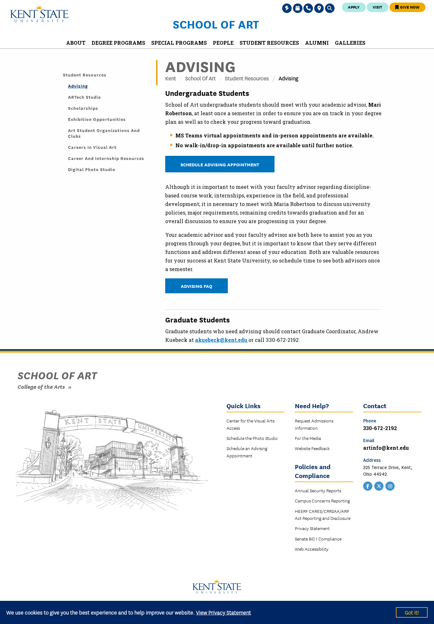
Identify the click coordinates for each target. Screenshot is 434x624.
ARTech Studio (84, 97)
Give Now (409, 6)
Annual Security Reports (318, 490)
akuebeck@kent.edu (221, 339)
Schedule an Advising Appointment (247, 452)
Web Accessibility (312, 548)
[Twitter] (379, 485)
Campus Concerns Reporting (322, 500)
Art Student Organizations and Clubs (104, 133)
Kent (170, 78)
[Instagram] (390, 485)
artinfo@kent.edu (386, 447)
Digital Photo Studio (91, 169)
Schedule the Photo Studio (252, 438)
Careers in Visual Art (92, 147)
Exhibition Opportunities (97, 119)
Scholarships (83, 108)
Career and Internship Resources (106, 158)
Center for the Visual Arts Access (251, 424)
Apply (354, 6)
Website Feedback (312, 448)
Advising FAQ (196, 285)
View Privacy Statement (223, 612)
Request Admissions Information (314, 424)
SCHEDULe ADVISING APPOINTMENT (219, 164)
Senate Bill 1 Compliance (318, 538)
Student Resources (84, 74)
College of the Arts (41, 386)
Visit (377, 6)
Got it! (412, 612)
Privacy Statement (312, 528)
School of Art (216, 23)
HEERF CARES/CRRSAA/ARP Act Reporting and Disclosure (322, 514)
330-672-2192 (380, 428)
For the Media (308, 438)
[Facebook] (368, 485)
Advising (78, 86)
